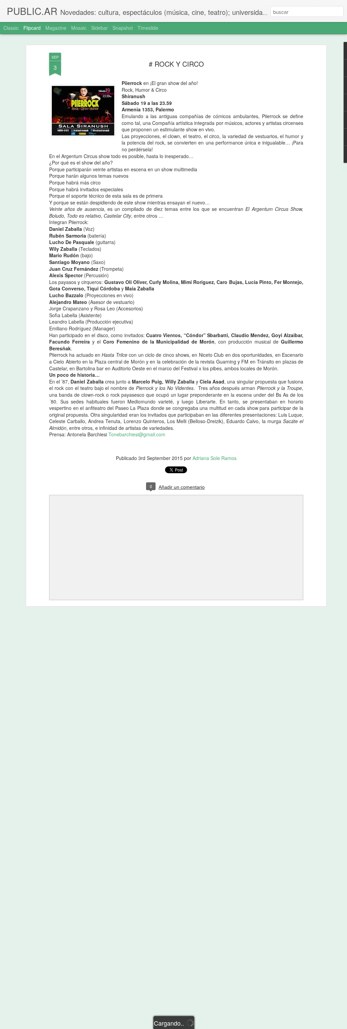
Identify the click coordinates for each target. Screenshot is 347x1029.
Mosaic (78, 27)
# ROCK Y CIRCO (176, 64)
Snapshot (123, 27)
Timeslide (148, 27)
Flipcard (32, 27)
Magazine (55, 27)
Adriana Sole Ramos (214, 458)
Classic (11, 27)
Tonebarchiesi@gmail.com (136, 434)
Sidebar (99, 27)
